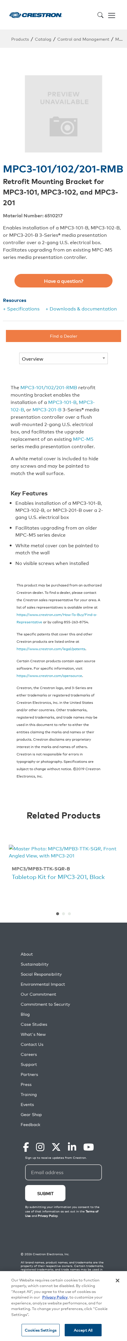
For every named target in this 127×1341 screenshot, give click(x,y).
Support (29, 1064)
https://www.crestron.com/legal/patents (51, 648)
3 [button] (69, 913)
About (27, 954)
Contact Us (32, 1044)
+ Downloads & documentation (81, 308)
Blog (25, 1014)
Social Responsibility (41, 974)
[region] (63, 1306)
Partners (29, 1074)
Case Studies (34, 1024)
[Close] (117, 1280)
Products (20, 39)
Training (29, 1094)
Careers (29, 1054)
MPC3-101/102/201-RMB (48, 387)
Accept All (83, 1329)
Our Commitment (38, 994)
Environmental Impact (43, 984)
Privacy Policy (55, 1296)
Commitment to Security (45, 1004)
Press (26, 1084)
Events (27, 1104)
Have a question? (63, 280)
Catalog (43, 39)
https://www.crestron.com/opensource (49, 675)
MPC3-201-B (46, 409)
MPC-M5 (83, 439)
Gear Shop (31, 1114)
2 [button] (63, 913)
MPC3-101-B (62, 402)
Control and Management (83, 39)
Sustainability (34, 964)
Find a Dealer (63, 335)
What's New (33, 1034)
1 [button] (57, 913)
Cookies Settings (40, 1329)
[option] (63, 863)
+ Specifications (21, 308)
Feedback (30, 1124)
